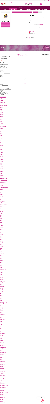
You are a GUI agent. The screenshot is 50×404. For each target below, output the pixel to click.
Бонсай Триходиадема (3, 353)
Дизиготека (1, 128)
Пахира (1, 317)
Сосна (0, 326)
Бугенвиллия (1, 228)
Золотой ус (1, 131)
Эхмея (1, 190)
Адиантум (1, 108)
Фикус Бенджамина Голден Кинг (4, 389)
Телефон (1, 67)
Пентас (1, 245)
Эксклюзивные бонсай (3, 352)
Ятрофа (1, 262)
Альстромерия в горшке (3, 233)
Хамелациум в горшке (3, 319)
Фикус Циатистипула (2, 402)
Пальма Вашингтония (2, 364)
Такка (0, 199)
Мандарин (1, 307)
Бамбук (1, 121)
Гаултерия (1, 137)
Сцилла (1, 208)
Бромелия (1, 192)
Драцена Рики (2, 378)
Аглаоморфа (1, 166)
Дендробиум (1, 268)
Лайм (0, 311)
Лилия (1, 251)
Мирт (0, 318)
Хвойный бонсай (2, 346)
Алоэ (0, 130)
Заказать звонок (46, 56)
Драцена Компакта (2, 373)
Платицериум (1, 112)
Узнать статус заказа (21, 0)
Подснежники (1, 207)
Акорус (1, 157)
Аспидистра (1, 145)
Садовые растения (28, 55)
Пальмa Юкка (1, 363)
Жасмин (1, 239)
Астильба (1, 226)
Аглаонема (1, 122)
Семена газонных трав (3, 104)
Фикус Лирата (2, 393)
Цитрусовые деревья (2, 303)
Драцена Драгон (2, 381)
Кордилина (1, 154)
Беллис (1, 250)
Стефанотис (1, 225)
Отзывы (11, 0)
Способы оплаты (31, 31)
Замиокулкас (1, 116)
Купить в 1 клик (41, 24)
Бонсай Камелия (2, 337)
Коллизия (1, 117)
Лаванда (1, 252)
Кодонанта (1, 230)
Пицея (1, 324)
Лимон (1, 305)
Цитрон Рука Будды (2, 314)
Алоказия (1, 142)
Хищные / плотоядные (3, 177)
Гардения (1, 237)
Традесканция (2, 136)
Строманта (1, 152)
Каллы (1, 221)
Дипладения (1, 194)
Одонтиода (1, 279)
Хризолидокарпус (2, 369)
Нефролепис (1, 111)
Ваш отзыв (1, 96)
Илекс (0, 140)
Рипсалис (1, 297)
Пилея (1, 138)
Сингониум (1, 159)
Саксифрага (1, 158)
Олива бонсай (2, 356)
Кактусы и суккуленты (3, 281)
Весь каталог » (2, 403)
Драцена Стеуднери (2, 379)
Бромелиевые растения (3, 186)
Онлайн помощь (5, 24)
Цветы (1, 99)
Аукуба (1, 134)
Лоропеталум (1, 341)
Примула (1, 213)
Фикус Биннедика (2, 390)
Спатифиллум (1, 183)
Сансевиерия (1, 114)
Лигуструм (1, 340)
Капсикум (1, 220)
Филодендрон (2, 106)
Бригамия (1, 173)
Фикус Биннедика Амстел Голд (4, 392)
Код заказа (1, 75)
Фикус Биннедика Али (2, 391)
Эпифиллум (1, 291)
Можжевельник (2, 325)
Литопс (1, 300)
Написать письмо (5, 26)
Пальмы (1, 359)
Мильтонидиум (2, 278)
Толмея (1, 160)
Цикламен (1, 212)
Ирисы (1, 203)
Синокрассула (1, 288)
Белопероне (1, 234)
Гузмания (1, 188)
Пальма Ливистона (2, 365)
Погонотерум (1, 168)
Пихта (1, 329)
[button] (42, 400)
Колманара (1, 270)
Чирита (1, 232)
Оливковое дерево (2, 320)
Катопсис (1, 261)
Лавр (0, 331)
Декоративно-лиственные (29, 56)
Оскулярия (1, 259)
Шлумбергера (1, 218)
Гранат (1, 264)
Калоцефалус (1, 171)
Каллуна (1, 222)
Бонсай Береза (2, 354)
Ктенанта (1, 151)
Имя (0, 63)
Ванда (1, 267)
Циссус (1, 115)
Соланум (1, 223)
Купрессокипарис (2, 330)
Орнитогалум (1, 214)
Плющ (0, 147)
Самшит (1, 176)
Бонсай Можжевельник (3, 349)
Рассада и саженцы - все (5, 12)
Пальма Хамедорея (2, 361)
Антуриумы (1, 185)
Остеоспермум (2, 253)
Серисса (1, 343)
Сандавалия (1, 165)
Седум (1, 155)
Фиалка (1, 200)
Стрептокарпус (2, 247)
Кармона (1, 338)
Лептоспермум (2, 242)
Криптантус (1, 289)
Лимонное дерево (2, 306)
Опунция (1, 295)
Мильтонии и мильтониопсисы (4, 269)
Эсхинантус (1, 211)
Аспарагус (1, 141)
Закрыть (25, 83)
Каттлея (1, 274)
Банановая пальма (2, 367)
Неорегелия (1, 191)
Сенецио (1, 164)
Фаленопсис (1, 266)
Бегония (1, 181)
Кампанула (1, 195)
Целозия (1, 254)
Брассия (1, 271)
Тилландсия (1, 189)
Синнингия (1, 256)
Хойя (0, 150)
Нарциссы (1, 206)
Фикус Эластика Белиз (3, 396)
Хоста (0, 167)
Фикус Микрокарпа (2, 345)
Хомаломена (1, 172)
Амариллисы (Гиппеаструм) (3, 204)
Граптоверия (1, 287)
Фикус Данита (2, 399)
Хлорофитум (1, 124)
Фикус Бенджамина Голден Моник (4, 385)
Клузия (1, 133)
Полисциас (1, 127)
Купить (37, 24)
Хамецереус (1, 301)
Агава (0, 139)
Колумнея (1, 148)
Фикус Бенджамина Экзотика (3, 388)
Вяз (0, 336)
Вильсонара (1, 273)
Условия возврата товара (32, 34)
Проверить (1, 76)
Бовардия (1, 235)
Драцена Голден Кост (2, 376)
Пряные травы (2, 170)
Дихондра (1, 135)
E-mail (0, 68)
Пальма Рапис (2, 366)
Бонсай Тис (1, 350)
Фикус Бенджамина (2, 383)
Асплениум (1, 109)
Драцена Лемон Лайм (2, 374)
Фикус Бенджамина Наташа (3, 387)
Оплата (5, 0)
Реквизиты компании (20, 55)
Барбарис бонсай (2, 357)
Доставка (2, 0)
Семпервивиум (2, 286)
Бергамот (1, 315)
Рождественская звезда (3, 182)
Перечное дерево (2, 342)
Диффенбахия (1, 123)
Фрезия (1, 249)
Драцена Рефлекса (2, 375)
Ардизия (1, 255)
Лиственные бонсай (2, 333)
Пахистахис (1, 224)
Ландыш (1, 263)
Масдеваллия (1, 276)
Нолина (1, 360)
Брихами (1, 258)
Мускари (1, 205)
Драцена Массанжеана (3, 377)
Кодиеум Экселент (2, 120)
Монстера (1, 149)
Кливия (1, 229)
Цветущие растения (2, 179)
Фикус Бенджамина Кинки (3, 384)
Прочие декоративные (3, 113)
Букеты (26, 54)
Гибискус (1, 215)
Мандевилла (1, 243)
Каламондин (1, 304)
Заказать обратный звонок (28, 3)
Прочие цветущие (2, 209)
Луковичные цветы (2, 201)
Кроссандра (1, 219)
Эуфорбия (1, 299)
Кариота (1, 153)
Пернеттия (1, 260)
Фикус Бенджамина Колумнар (3, 386)
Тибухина (1, 248)
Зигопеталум (1, 272)
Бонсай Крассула (2, 339)
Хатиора (1, 298)
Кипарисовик (1, 327)
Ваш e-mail (1, 72)
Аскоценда (1, 277)
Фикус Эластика (2, 394)
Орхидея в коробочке (2, 280)
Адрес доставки (2, 87)
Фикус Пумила (2, 401)
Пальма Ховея (2, 368)
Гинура (1, 132)
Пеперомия (1, 217)
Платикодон (1, 246)
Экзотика (1, 101)
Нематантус (1, 244)
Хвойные (1, 321)
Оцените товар (2, 94)
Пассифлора (1, 197)
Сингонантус (1, 169)
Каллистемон (1, 241)
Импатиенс (1, 240)
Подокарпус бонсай (2, 348)
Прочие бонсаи (2, 358)
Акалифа (1, 236)
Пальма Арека (2, 362)
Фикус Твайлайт (2, 400)
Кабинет (42, 0)
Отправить (1, 70)
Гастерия (1, 174)
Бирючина (1, 335)
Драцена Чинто (2, 380)
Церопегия (1, 161)
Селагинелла (1, 323)
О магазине (18, 54)
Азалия (1, 184)
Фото (0, 93)
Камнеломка (1, 175)
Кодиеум (1, 119)
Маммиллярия (1, 294)
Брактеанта (1, 227)
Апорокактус (1, 292)
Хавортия (1, 284)
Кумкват (1, 312)
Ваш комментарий (2, 89)
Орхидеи (1, 265)
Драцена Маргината (2, 371)
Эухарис (1, 257)
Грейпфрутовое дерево (3, 316)
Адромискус (1, 285)
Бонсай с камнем (2, 344)
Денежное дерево (2, 125)
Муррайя (1, 210)
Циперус (1, 144)
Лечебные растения (2, 129)
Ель (0, 328)
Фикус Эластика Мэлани (3, 397)
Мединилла (1, 196)
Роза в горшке (2, 198)
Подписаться (47, 47)
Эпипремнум (1, 143)
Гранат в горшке (2, 193)
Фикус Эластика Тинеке (3, 398)
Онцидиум (1, 275)
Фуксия (1, 231)
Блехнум (1, 110)
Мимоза (1, 163)
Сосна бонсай (1, 351)
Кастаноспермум (2, 162)
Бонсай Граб (1, 355)
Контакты (8, 0)
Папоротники (1, 107)
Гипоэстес (1, 156)
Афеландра (1, 216)
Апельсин (1, 309)
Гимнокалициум (2, 296)
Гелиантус (1, 238)
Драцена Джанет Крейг (3, 372)
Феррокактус (1, 293)
